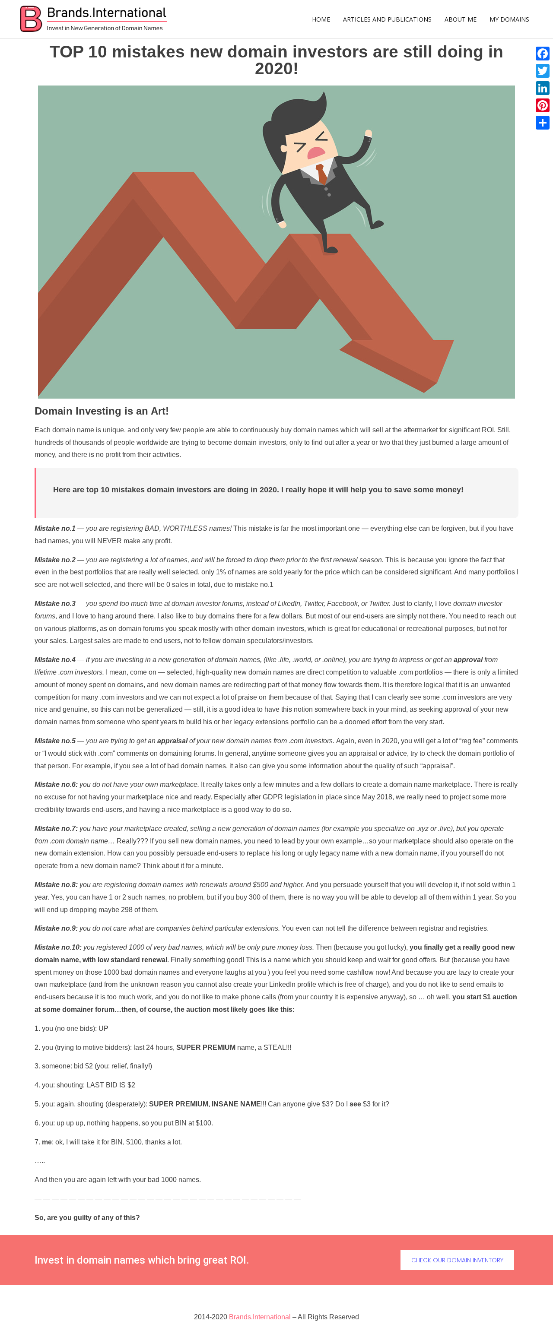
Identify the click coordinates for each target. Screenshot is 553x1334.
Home (321, 19)
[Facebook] (542, 53)
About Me (461, 19)
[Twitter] (542, 70)
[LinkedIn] (542, 88)
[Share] (542, 122)
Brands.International (260, 1317)
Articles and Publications (387, 19)
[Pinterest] (542, 105)
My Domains (509, 19)
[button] (457, 1260)
